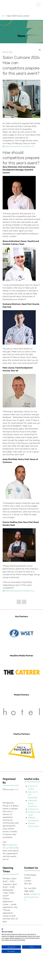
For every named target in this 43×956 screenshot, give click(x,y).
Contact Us (33, 809)
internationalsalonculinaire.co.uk (19, 146)
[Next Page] (24, 602)
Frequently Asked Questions (32, 803)
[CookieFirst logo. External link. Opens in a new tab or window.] (2, 929)
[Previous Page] (19, 602)
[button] (38, 5)
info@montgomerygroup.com (32, 897)
